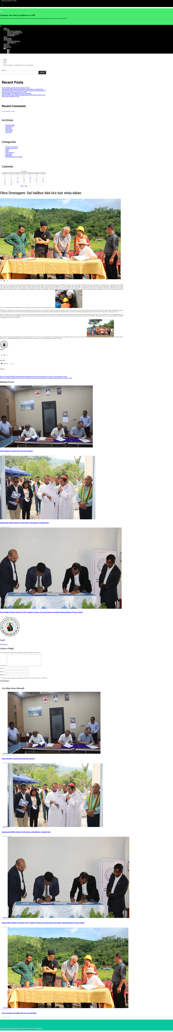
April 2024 (8, 128)
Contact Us (7, 47)
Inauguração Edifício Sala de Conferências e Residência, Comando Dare (22, 89)
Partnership (8, 40)
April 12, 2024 (8, 198)
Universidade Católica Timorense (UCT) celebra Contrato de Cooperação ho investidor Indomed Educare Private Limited (23, 91)
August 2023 (9, 131)
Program (7, 29)
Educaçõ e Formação (14, 31)
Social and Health (13, 34)
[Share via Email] (4, 281)
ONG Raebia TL (11, 42)
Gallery (6, 44)
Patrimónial (11, 35)
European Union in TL (14, 41)
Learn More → (4, 644)
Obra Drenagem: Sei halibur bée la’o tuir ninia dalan (16, 93)
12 (30, 177)
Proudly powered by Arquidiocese (9, 1028)
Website (2, 674)
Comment (3, 665)
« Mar (22, 186)
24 (17, 182)
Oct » (26, 186)
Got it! (164, 3)
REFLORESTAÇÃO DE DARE (13, 157)
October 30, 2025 (5, 527)
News (5, 37)
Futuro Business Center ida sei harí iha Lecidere (15, 87)
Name (2, 668)
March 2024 (8, 129)
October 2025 (9, 126)
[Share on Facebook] (7, 281)
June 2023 (8, 132)
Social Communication (14, 32)
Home (5, 28)
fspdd (2, 198)
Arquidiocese (39, 1028)
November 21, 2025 (6, 455)
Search (4, 70)
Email (2, 671)
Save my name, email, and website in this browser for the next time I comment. (24, 678)
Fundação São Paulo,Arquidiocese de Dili (17, 15)
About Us (7, 45)
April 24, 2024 (4, 616)
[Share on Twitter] (1, 281)
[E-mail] (1, 353)
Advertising (7, 38)
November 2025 (10, 125)
